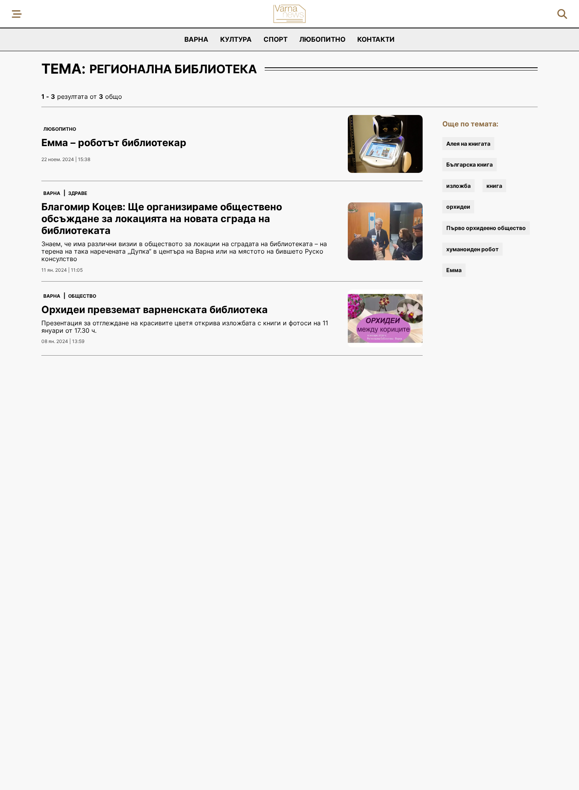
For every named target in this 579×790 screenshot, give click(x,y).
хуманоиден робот (472, 249)
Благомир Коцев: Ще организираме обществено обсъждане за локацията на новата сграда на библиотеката (161, 218)
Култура (236, 39)
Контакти (376, 39)
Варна (196, 39)
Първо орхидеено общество (486, 227)
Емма (454, 270)
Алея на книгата (468, 143)
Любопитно (322, 39)
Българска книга (469, 164)
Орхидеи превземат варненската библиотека (154, 309)
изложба (458, 185)
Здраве (77, 193)
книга (494, 185)
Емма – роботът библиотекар (113, 142)
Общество (82, 296)
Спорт (276, 39)
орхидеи (458, 206)
